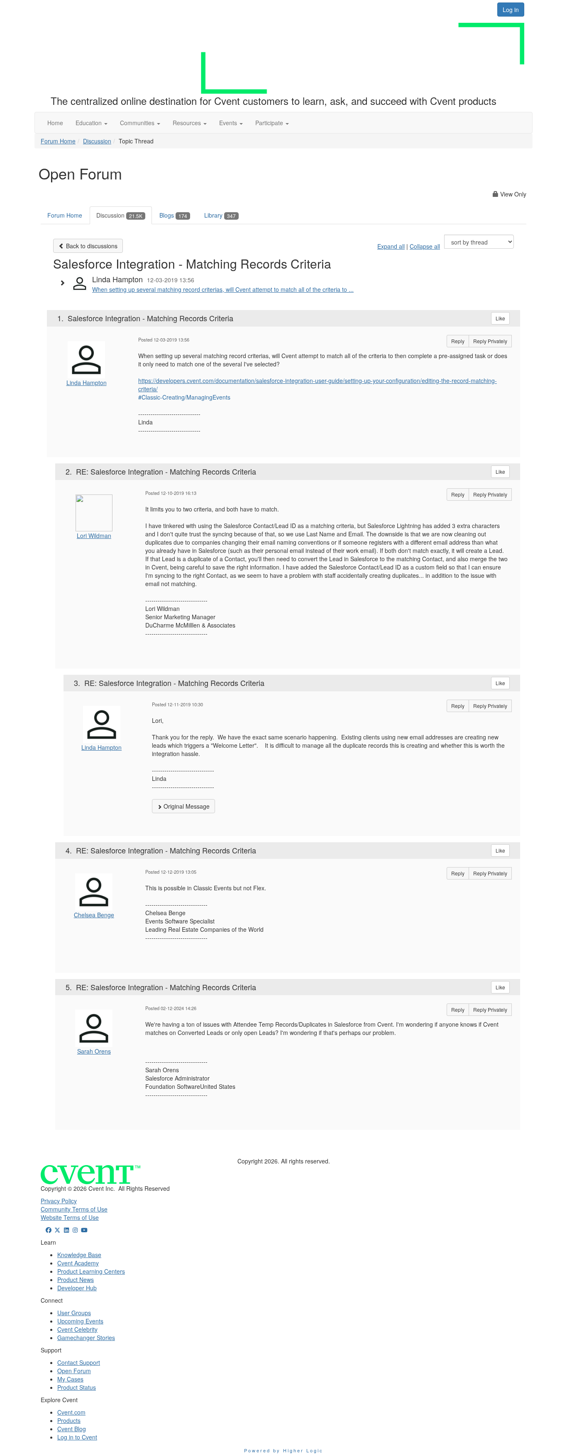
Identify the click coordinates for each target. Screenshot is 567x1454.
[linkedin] (66, 1230)
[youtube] (84, 1230)
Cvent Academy (78, 1263)
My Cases (70, 1379)
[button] (91, 122)
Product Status (76, 1387)
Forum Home (58, 141)
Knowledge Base (79, 1254)
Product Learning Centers (91, 1271)
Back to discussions (90, 246)
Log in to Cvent (77, 1437)
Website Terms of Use (70, 1217)
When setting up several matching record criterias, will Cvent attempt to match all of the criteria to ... (223, 289)
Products (69, 1420)
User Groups (74, 1313)
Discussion (97, 141)
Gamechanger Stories (86, 1337)
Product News (75, 1279)
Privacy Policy (59, 1201)
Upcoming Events (80, 1321)
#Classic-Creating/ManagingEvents (184, 397)
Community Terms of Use (74, 1209)
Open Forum (74, 1371)
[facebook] (48, 1230)
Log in (511, 9)
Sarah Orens (94, 1051)
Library (220, 215)
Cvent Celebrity (77, 1329)
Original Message (186, 806)
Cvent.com (71, 1412)
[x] (57, 1230)
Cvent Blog (71, 1429)
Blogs (173, 215)
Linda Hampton (86, 382)
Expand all (391, 246)
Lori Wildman (94, 535)
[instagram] (75, 1230)
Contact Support (78, 1362)
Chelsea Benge (94, 915)
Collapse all (425, 246)
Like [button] (500, 318)
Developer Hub (77, 1288)
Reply (457, 340)
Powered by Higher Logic (283, 1450)
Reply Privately (490, 340)
